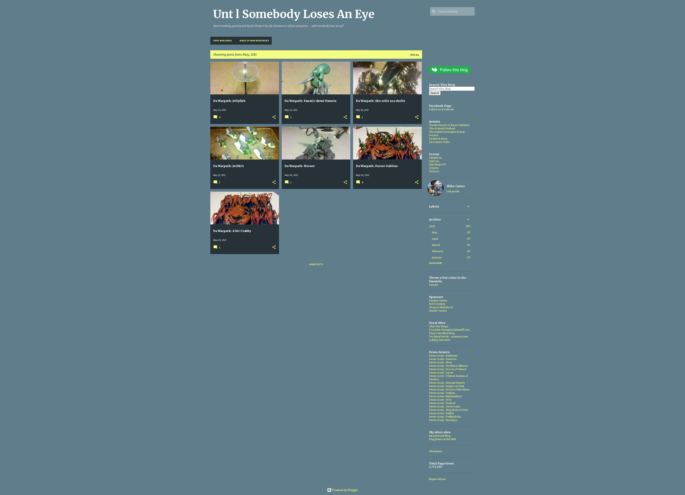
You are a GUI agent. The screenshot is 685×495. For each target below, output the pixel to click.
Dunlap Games (438, 300)
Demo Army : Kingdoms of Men (448, 409)
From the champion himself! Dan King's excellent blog (449, 331)
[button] (274, 117)
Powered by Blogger (344, 490)
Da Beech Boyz (438, 138)
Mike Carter (455, 186)
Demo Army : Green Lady (444, 406)
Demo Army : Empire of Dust (446, 386)
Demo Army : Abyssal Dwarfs (447, 382)
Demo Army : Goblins (442, 393)
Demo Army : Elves (440, 362)
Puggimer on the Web (442, 439)
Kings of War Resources (254, 40)
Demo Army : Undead (442, 403)
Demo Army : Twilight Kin (445, 416)
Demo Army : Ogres (441, 372)
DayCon (434, 161)
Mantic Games (438, 310)
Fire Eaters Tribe (439, 142)
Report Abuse (437, 479)
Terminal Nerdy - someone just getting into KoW (448, 338)
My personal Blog (440, 435)
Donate (433, 284)
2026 (432, 226)
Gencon (434, 171)
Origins (433, 168)
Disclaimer (435, 451)
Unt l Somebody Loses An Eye (293, 14)
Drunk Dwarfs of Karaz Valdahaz (449, 125)
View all (414, 55)
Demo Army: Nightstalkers (445, 396)
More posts (316, 264)
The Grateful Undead (442, 128)
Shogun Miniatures (441, 307)
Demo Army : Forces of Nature (447, 369)
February (437, 251)
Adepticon (435, 157)
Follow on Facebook (441, 109)
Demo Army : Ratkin (441, 413)
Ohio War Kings (222, 40)
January (437, 257)
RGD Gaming (437, 303)
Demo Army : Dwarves (442, 359)
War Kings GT (437, 164)
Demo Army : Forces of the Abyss (449, 389)
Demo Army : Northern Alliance (448, 365)
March (436, 245)
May (434, 232)
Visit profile (452, 191)
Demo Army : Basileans (443, 355)
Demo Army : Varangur (443, 420)
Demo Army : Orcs (440, 399)
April (435, 238)
